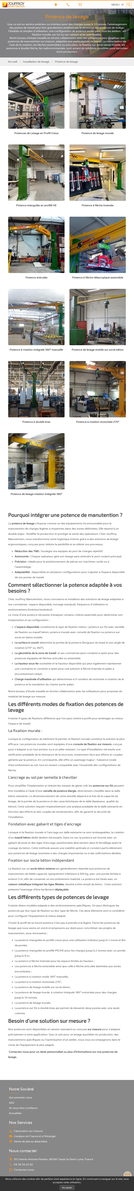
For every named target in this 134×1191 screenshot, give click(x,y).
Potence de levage (66, 61)
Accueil (12, 61)
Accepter (67, 1187)
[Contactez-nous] (127, 1175)
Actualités (15, 1113)
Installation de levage (36, 61)
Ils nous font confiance (23, 1108)
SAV (11, 1102)
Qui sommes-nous (20, 1097)
